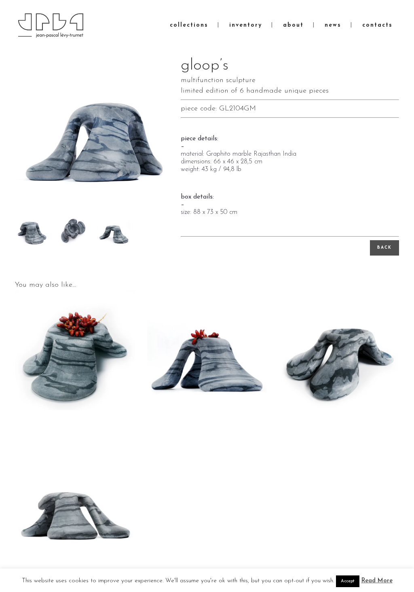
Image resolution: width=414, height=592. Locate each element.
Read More (377, 581)
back (384, 247)
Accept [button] (348, 581)
